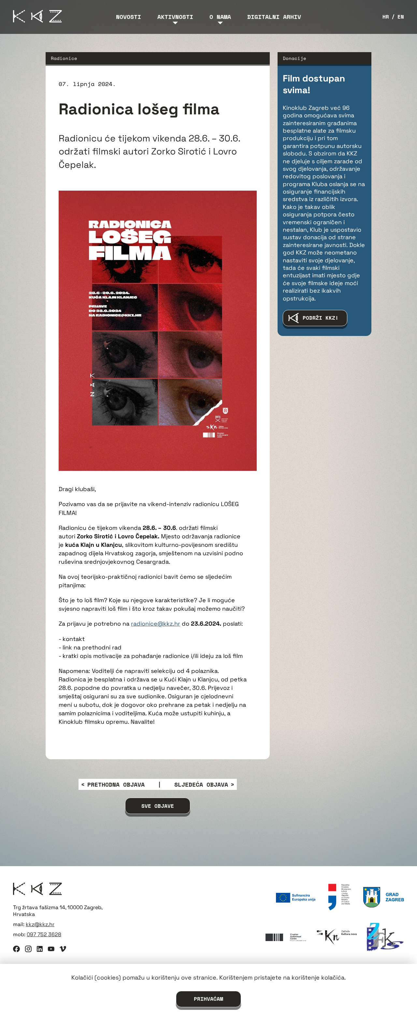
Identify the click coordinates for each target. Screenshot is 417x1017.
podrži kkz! (320, 318)
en (400, 17)
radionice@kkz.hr (155, 623)
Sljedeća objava (201, 784)
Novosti (128, 16)
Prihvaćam (208, 999)
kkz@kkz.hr (40, 924)
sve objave (157, 806)
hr (385, 17)
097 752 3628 (44, 934)
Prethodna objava (116, 784)
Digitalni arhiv (274, 16)
